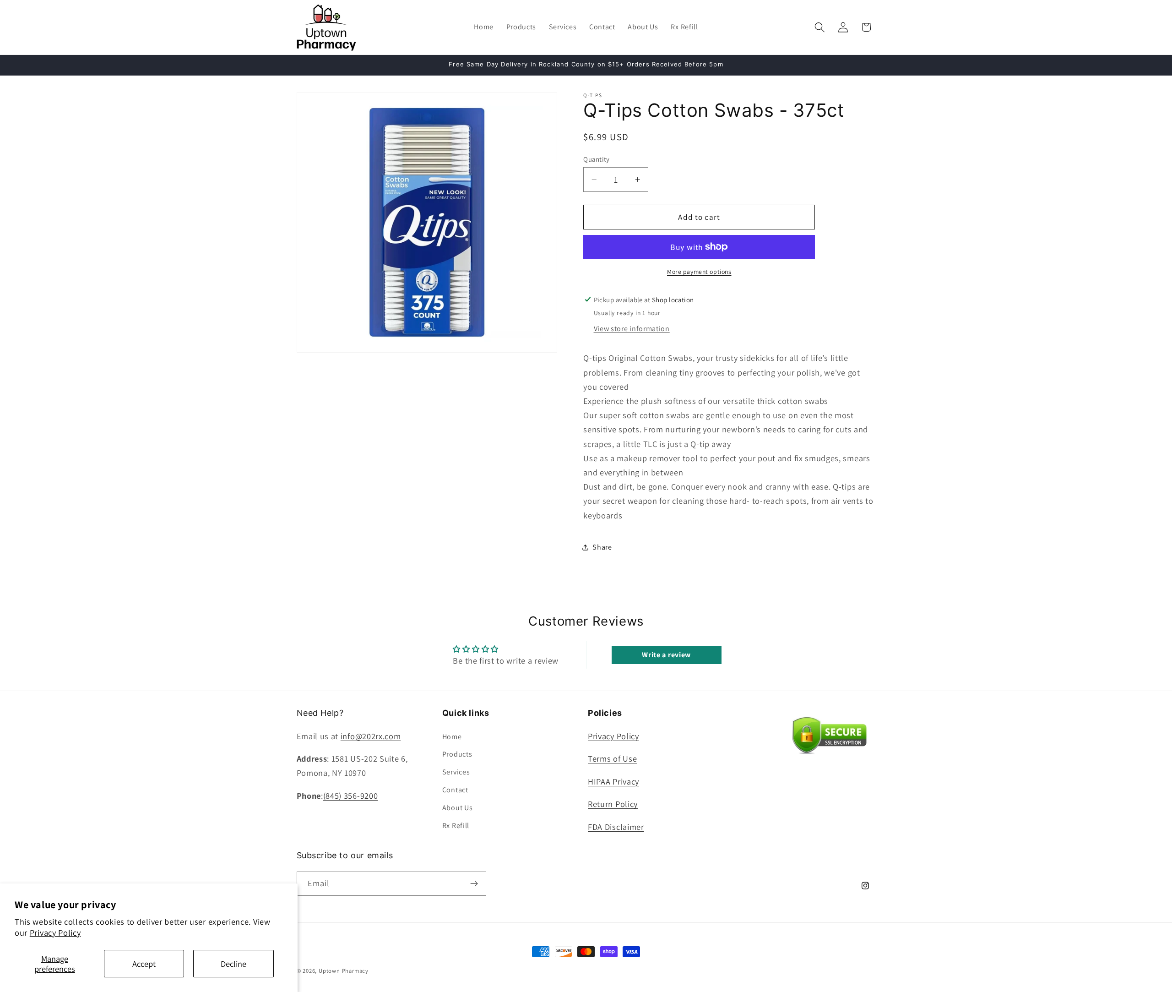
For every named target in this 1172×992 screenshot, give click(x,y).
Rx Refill (455, 825)
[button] (819, 27)
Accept (144, 963)
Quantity (596, 158)
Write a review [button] (666, 655)
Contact (455, 790)
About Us (457, 807)
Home (452, 736)
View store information (632, 328)
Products (457, 754)
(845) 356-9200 (350, 795)
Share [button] (602, 547)
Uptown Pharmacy (344, 971)
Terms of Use (612, 758)
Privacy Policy (55, 932)
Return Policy (613, 803)
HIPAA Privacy (613, 781)
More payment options (699, 271)
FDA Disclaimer (616, 826)
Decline (233, 963)
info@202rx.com (371, 735)
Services (456, 772)
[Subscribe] (474, 883)
